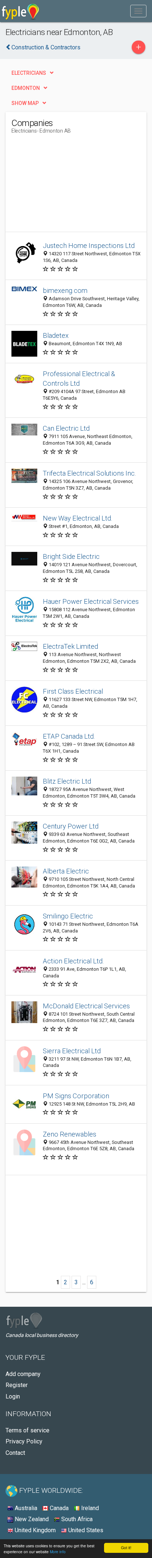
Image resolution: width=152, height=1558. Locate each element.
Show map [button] (25, 103)
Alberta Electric (66, 871)
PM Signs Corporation (76, 1096)
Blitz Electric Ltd (67, 781)
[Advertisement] (66, 186)
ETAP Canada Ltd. (69, 736)
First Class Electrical (73, 691)
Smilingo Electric (68, 916)
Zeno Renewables (69, 1134)
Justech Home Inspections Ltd (89, 245)
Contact (15, 1452)
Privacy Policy (24, 1441)
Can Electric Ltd (66, 428)
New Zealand (31, 1519)
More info (58, 1551)
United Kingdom (34, 1530)
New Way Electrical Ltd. (78, 518)
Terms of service (27, 1430)
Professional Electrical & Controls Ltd (79, 378)
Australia (25, 1508)
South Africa (76, 1519)
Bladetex (56, 335)
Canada (58, 1508)
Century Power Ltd (71, 826)
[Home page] (20, 11)
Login (13, 1396)
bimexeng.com (65, 290)
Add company (23, 1373)
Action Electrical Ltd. (73, 961)
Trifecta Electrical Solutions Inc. (89, 473)
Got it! (126, 1547)
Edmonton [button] (25, 88)
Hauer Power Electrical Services (91, 601)
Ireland (89, 1508)
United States (85, 1530)
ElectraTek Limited (70, 646)
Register (17, 1385)
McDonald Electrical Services (86, 1006)
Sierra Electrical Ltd (72, 1051)
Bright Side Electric (71, 556)
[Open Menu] (138, 11)
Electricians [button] (28, 73)
